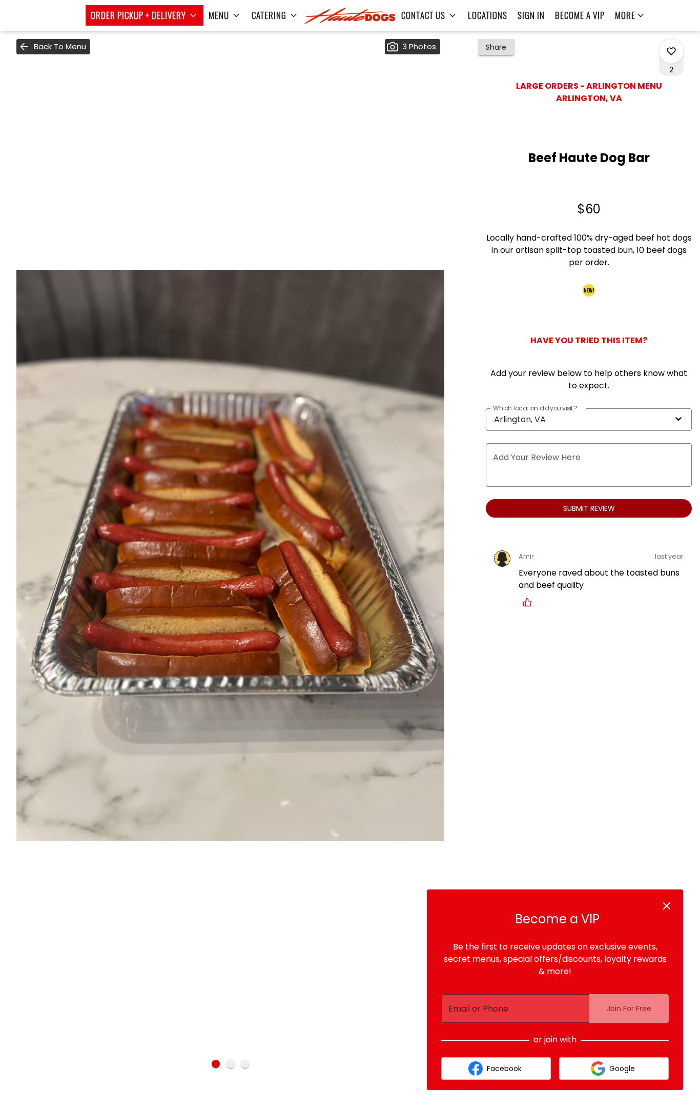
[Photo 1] (216, 1064)
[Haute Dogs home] (350, 15)
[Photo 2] (231, 1064)
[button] (144, 15)
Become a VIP (580, 15)
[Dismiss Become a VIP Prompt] (666, 906)
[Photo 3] (245, 1064)
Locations (487, 15)
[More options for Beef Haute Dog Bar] (671, 51)
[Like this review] (530, 602)
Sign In (531, 15)
